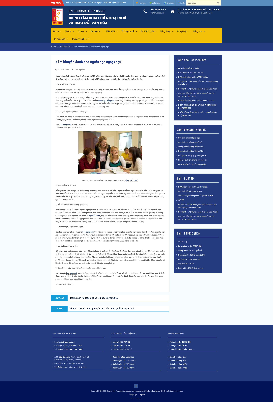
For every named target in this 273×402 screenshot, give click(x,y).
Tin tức (68, 31)
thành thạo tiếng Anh (105, 100)
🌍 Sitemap (169, 3)
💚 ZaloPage (154, 3)
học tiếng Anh (132, 180)
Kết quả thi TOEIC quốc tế (188, 259)
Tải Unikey (58, 367)
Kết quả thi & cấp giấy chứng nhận (192, 155)
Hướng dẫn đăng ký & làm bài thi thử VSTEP (196, 100)
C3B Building (64, 357)
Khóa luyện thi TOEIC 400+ (124, 364)
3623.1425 (78, 349)
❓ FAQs (181, 3)
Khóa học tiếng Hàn (178, 361)
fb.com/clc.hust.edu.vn (72, 345)
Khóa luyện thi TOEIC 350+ (124, 361)
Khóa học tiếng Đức (178, 357)
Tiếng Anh (95, 31)
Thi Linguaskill (127, 31)
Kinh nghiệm (80, 69)
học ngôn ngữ (71, 273)
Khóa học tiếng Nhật (178, 364)
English (142, 394)
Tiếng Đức (197, 31)
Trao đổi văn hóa (79, 39)
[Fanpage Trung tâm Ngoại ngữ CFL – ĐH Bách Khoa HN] (136, 386)
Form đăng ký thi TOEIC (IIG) (190, 246)
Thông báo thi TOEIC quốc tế (190, 250)
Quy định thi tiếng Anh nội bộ (190, 142)
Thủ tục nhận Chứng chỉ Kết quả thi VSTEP (195, 195)
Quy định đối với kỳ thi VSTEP (190, 191)
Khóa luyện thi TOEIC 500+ (124, 368)
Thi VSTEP (110, 31)
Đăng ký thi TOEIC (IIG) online (190, 72)
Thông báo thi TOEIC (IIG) (180, 342)
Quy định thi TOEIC (186, 264)
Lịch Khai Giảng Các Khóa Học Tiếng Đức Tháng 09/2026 (88, 3)
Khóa (123, 357)
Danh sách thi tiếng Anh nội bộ (190, 151)
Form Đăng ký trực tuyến (188, 68)
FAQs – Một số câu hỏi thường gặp (192, 164)
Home (56, 31)
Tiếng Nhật (182, 31)
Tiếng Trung (165, 31)
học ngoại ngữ (65, 125)
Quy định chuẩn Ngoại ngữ (189, 138)
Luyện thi (121, 342)
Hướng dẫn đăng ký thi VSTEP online (193, 77)
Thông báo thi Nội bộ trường (182, 349)
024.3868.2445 (158, 9)
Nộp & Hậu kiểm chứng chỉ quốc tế (192, 160)
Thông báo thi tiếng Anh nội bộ (190, 146)
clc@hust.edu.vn (157, 13)
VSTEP (181, 200)
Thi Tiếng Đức (59, 39)
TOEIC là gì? (183, 241)
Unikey (83, 367)
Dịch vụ (81, 31)
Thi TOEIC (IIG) (147, 31)
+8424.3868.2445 (65, 349)
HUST (66, 363)
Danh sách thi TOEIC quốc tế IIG (191, 255)
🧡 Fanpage (141, 3)
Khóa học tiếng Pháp (178, 368)
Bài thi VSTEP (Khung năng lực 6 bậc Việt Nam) (198, 89)
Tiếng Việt (132, 394)
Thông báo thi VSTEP (179, 345)
